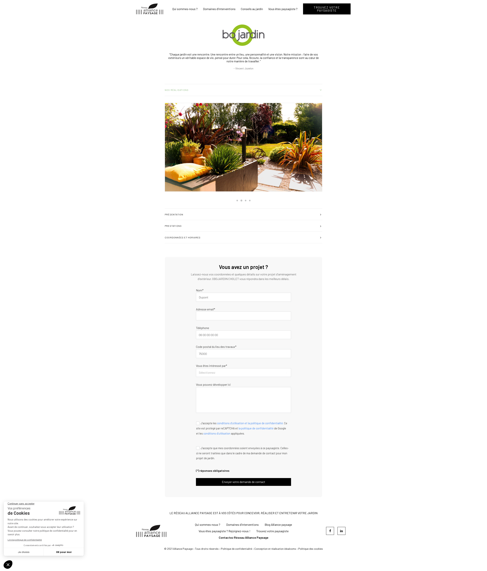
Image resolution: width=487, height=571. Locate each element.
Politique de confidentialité (236, 548)
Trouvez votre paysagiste (272, 531)
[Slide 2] (241, 200)
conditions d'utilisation (216, 433)
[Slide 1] (237, 200)
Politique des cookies (310, 548)
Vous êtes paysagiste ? (283, 9)
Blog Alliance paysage (278, 524)
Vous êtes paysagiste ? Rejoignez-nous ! (224, 531)
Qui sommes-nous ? (185, 9)
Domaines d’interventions (219, 9)
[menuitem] (186, 9)
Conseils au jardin (252, 9)
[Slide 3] (246, 200)
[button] (243, 147)
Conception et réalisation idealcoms (275, 548)
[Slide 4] (250, 200)
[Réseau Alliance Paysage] (149, 8)
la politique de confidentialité (256, 428)
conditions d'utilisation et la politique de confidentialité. (250, 423)
